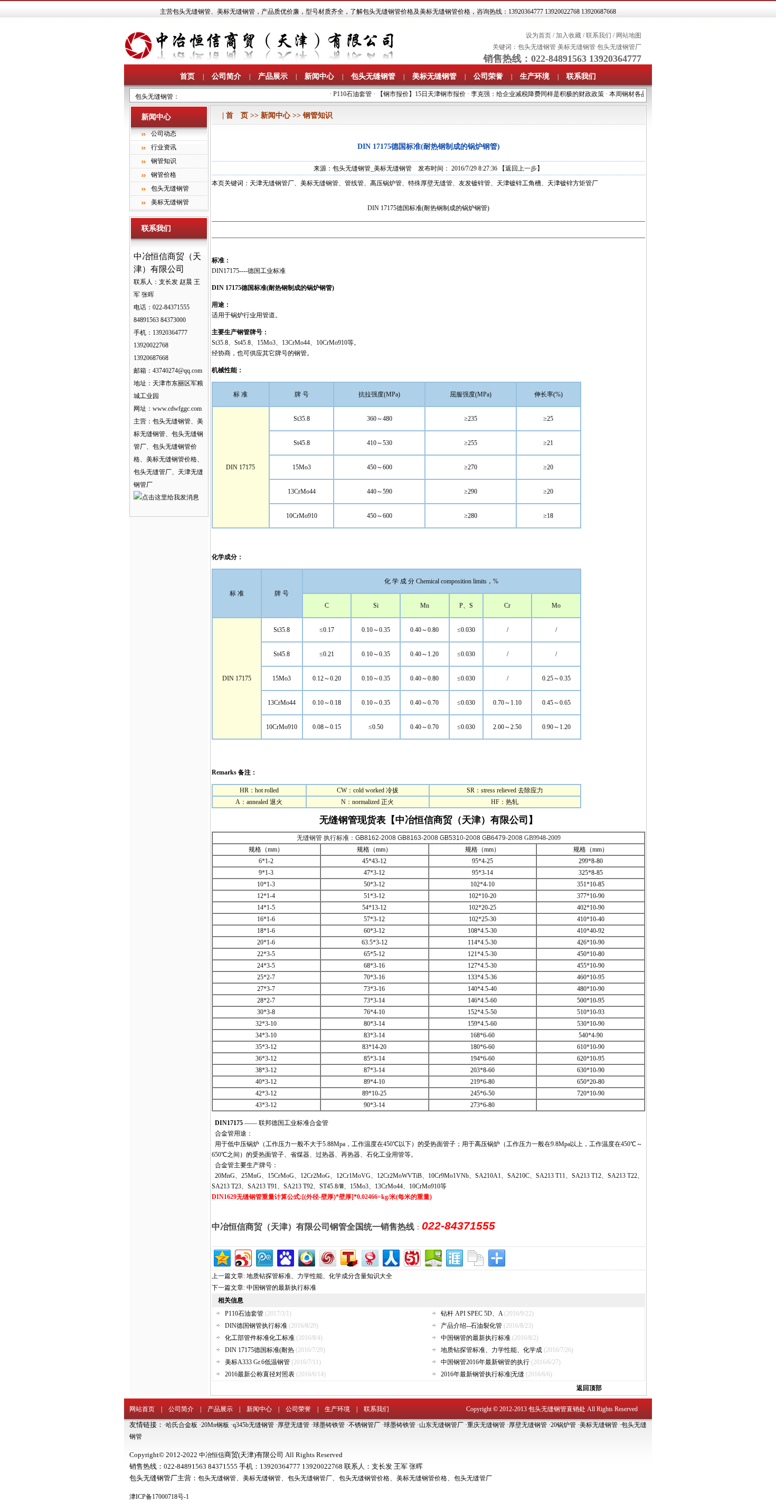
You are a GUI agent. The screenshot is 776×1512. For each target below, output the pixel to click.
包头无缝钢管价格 (364, 1478)
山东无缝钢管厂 (441, 1425)
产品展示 (273, 76)
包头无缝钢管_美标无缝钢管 (372, 168)
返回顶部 (589, 1388)
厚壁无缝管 (293, 1425)
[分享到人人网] (390, 1257)
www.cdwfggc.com (177, 408)
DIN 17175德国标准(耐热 (259, 1350)
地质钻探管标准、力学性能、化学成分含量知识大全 (319, 1276)
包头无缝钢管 (192, 11)
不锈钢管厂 (364, 1425)
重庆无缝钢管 (486, 1425)
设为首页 (538, 35)
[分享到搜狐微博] (348, 1257)
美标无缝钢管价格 (421, 1478)
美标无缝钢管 (236, 11)
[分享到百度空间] (432, 1257)
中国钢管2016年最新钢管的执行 (485, 1362)
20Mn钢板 (215, 1425)
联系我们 (598, 35)
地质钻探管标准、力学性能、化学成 (491, 1350)
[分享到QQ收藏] (306, 1257)
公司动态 (163, 133)
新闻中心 (319, 76)
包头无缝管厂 (473, 1478)
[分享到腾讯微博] (263, 1257)
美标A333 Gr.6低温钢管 (257, 1362)
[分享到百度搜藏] (285, 1257)
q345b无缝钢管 (253, 1425)
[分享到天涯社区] (453, 1257)
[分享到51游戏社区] (411, 1257)
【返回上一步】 (521, 168)
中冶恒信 (211, 1455)
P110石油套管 (342, 94)
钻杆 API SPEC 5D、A (472, 1313)
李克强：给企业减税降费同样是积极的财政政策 (526, 94)
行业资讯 (163, 147)
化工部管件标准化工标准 (260, 1337)
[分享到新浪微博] (242, 1257)
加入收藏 (568, 35)
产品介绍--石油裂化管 (471, 1325)
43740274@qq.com (177, 370)
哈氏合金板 (181, 1425)
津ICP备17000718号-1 (159, 1496)
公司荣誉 (488, 76)
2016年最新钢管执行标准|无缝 (482, 1374)
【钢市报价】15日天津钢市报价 (410, 94)
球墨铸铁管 (329, 1425)
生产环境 (535, 76)
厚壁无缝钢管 (528, 1425)
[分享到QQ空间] (221, 1257)
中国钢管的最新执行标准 (281, 1287)
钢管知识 (163, 161)
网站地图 (628, 35)
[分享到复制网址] (475, 1257)
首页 (187, 76)
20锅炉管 (563, 1425)
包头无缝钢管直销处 (556, 1409)
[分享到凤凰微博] (327, 1257)
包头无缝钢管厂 (619, 47)
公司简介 (226, 76)
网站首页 (142, 1409)
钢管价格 (163, 174)
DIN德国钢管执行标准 (256, 1325)
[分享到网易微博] (369, 1257)
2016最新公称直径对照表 (260, 1374)
